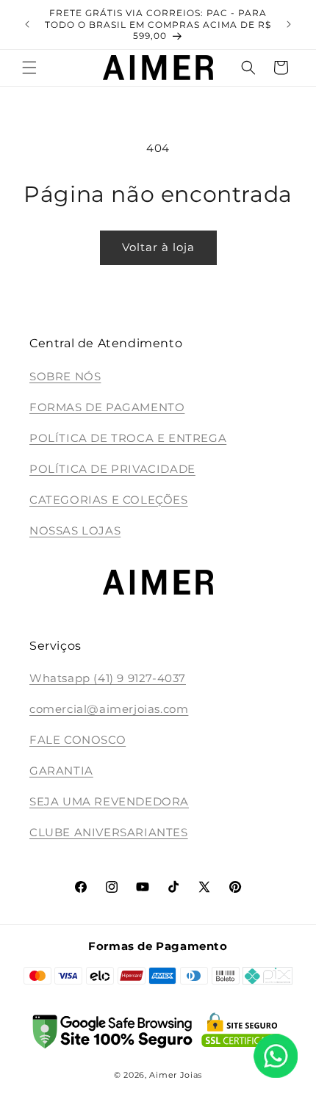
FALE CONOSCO (77, 740)
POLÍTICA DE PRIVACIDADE (112, 469)
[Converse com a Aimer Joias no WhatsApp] (276, 1059)
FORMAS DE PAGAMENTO (106, 407)
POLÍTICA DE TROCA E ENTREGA (127, 438)
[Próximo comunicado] (289, 24)
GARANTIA (61, 770)
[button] (29, 67)
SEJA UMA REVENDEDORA (109, 801)
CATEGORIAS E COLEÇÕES (108, 500)
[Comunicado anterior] (27, 24)
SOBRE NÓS (65, 376)
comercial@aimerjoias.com (108, 709)
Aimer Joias (175, 1075)
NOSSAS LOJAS (75, 530)
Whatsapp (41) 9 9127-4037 (107, 678)
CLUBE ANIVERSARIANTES (108, 832)
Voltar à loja (158, 247)
